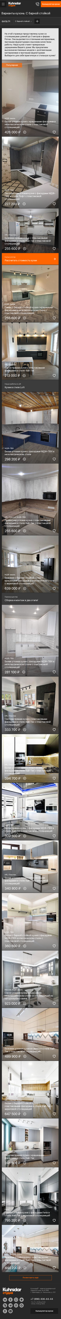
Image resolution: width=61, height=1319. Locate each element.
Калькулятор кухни (44, 1311)
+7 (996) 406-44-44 (41, 1299)
